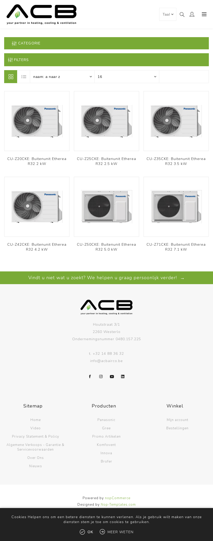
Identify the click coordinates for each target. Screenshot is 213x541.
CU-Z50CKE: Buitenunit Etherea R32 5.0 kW (106, 247)
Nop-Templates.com (118, 504)
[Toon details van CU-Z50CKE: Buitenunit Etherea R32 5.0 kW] (106, 206)
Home (35, 420)
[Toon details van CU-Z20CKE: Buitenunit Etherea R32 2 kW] (37, 121)
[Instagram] (101, 376)
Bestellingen (177, 428)
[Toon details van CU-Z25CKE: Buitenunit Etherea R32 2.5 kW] (106, 121)
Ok (90, 532)
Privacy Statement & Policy (35, 436)
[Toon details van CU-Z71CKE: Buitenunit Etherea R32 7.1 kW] (176, 206)
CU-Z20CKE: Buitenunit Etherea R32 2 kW (36, 161)
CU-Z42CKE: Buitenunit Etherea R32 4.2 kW (36, 247)
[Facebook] (90, 376)
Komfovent (106, 445)
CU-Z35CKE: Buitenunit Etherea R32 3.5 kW (176, 161)
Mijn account (177, 420)
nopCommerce (117, 498)
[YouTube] (112, 376)
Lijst (23, 76)
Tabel (10, 76)
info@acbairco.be (106, 360)
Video (35, 428)
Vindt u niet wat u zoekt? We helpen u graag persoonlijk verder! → (106, 278)
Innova (106, 453)
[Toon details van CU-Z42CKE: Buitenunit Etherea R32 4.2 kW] (37, 206)
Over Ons (35, 458)
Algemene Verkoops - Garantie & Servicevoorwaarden (35, 447)
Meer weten (121, 532)
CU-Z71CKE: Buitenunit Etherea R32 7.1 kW (176, 247)
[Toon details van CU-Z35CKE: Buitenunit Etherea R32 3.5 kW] (176, 121)
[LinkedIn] (123, 376)
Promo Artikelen (106, 436)
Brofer (106, 461)
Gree (106, 428)
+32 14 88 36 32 (108, 353)
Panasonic (106, 420)
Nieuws (35, 466)
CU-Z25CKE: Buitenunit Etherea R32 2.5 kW (106, 161)
